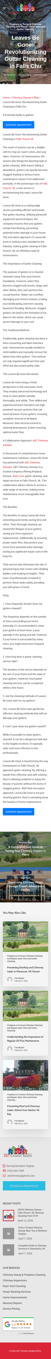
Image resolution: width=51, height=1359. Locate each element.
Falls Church (23, 139)
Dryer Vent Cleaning (14, 1286)
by (27, 1333)
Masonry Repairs (12, 1303)
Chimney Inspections (15, 1280)
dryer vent (18, 476)
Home (6, 97)
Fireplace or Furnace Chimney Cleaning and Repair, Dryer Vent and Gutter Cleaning (25, 26)
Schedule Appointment (18, 124)
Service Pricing (11, 1308)
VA (31, 139)
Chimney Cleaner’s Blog (25, 97)
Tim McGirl (11, 75)
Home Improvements (15, 1297)
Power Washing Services (17, 1291)
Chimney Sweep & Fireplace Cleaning (24, 1274)
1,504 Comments (40, 75)
